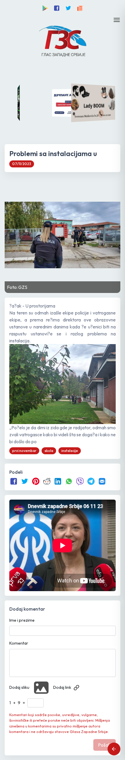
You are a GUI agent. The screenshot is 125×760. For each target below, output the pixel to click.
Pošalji (104, 745)
